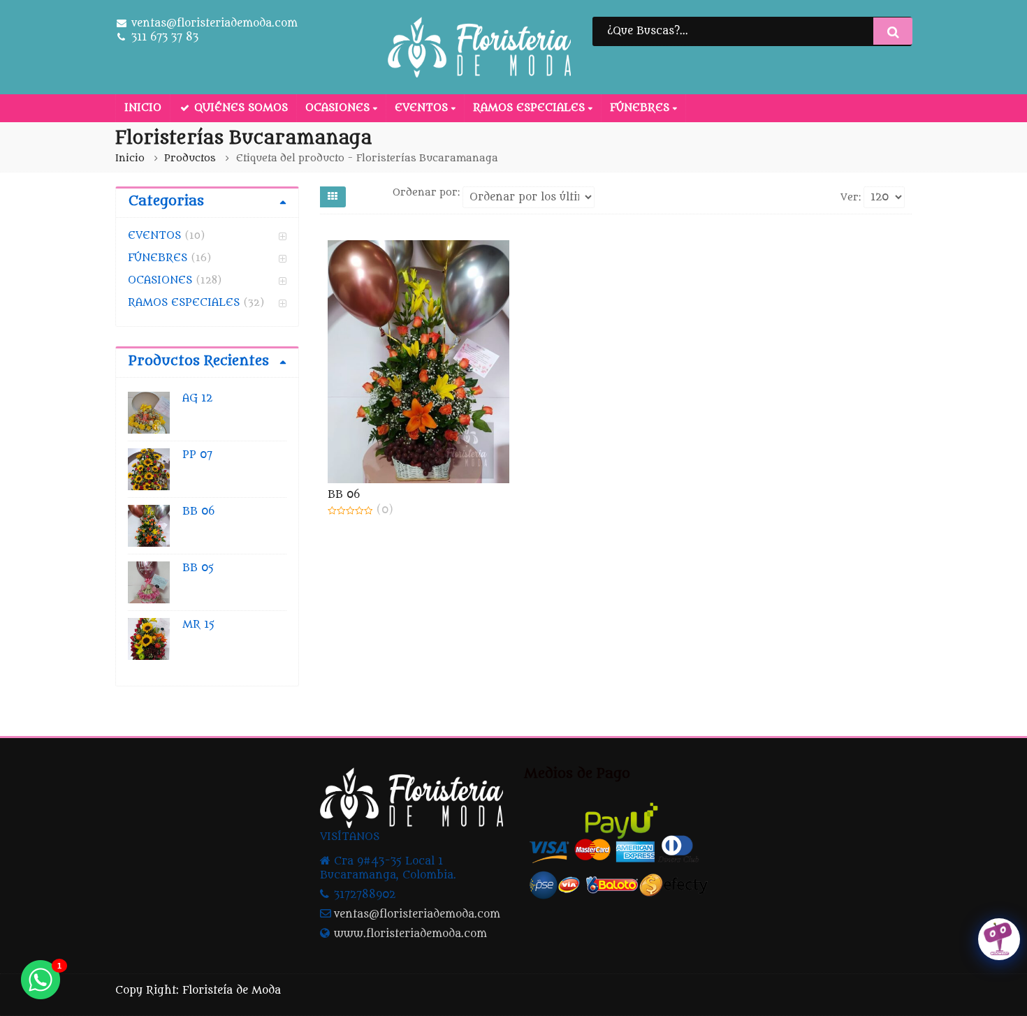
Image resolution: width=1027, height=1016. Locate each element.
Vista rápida (425, 494)
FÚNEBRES (641, 108)
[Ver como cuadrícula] (333, 196)
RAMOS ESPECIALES (530, 108)
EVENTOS (423, 108)
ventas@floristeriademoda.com (417, 914)
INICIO (142, 108)
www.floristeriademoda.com (410, 934)
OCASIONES (339, 108)
